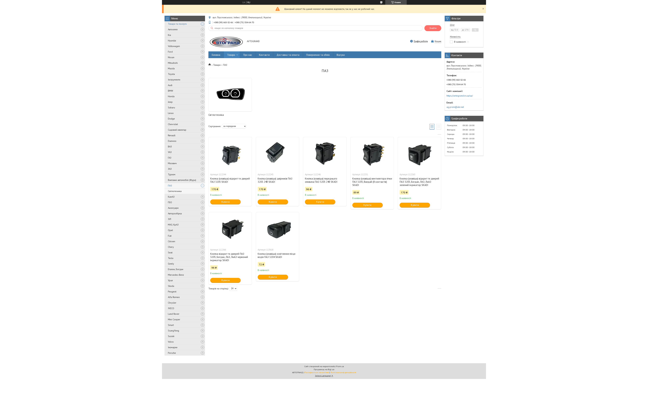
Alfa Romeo (174, 297)
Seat (170, 252)
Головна (216, 55)
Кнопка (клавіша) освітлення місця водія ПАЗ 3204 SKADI (276, 255)
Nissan (171, 57)
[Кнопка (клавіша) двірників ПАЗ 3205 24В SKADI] (277, 154)
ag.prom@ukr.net (455, 107)
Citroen (171, 241)
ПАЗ (170, 185)
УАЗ (170, 152)
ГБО (170, 202)
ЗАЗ (170, 168)
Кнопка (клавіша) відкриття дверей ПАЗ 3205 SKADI (230, 180)
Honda (171, 96)
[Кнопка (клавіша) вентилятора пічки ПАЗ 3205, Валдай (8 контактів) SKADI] (372, 154)
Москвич (172, 163)
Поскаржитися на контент (317, 372)
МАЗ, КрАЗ (173, 224)
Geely (171, 263)
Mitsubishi (173, 62)
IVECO (171, 308)
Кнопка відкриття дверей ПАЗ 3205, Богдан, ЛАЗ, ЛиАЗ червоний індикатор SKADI (229, 257)
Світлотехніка (175, 191)
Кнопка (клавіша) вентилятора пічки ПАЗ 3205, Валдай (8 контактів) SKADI (372, 182)
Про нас (247, 55)
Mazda (171, 68)
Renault (171, 135)
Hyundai (172, 40)
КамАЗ (171, 196)
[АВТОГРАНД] (226, 41)
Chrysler (172, 302)
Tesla (170, 258)
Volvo (171, 341)
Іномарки (172, 347)
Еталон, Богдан (175, 269)
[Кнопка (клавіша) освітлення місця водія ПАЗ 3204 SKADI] (277, 229)
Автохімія (173, 29)
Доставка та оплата (288, 55)
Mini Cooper (174, 319)
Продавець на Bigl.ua (324, 369)
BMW (170, 90)
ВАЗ (170, 146)
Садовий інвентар (177, 129)
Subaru (171, 107)
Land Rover (173, 313)
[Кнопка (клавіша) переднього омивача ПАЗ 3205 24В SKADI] (324, 154)
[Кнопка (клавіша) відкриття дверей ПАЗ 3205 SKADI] (230, 154)
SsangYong (173, 330)
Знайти (432, 28)
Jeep (170, 101)
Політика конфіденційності (343, 372)
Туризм (171, 174)
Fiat (169, 235)
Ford (170, 51)
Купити (226, 201)
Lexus (171, 113)
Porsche (172, 352)
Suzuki (171, 336)
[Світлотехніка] (230, 95)
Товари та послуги (177, 23)
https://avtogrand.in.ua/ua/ (460, 95)
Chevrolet (173, 124)
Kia (169, 35)
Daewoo (172, 140)
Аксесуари (173, 207)
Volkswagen (174, 46)
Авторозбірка (175, 213)
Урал (170, 280)
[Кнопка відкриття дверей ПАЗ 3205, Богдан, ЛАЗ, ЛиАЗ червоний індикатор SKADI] (230, 229)
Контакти (264, 55)
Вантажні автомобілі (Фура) (182, 180)
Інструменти (174, 79)
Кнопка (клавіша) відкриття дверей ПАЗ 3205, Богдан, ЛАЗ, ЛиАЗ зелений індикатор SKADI (419, 182)
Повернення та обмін (318, 55)
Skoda (171, 285)
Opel (170, 230)
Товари (231, 55)
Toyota (171, 74)
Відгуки (341, 55)
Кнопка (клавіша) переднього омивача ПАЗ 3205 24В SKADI (321, 180)
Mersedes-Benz (176, 274)
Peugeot (172, 291)
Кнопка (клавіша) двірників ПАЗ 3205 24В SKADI (275, 180)
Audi (170, 85)
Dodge (171, 118)
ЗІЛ (169, 219)
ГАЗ (169, 157)
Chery (171, 246)
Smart (171, 325)
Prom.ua (340, 366)
